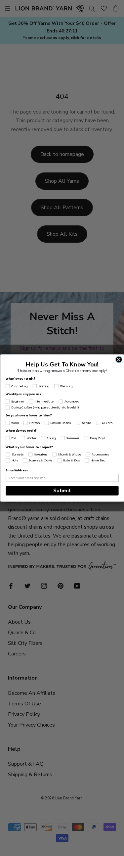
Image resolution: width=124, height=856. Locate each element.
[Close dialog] (118, 359)
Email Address (17, 470)
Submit (62, 490)
